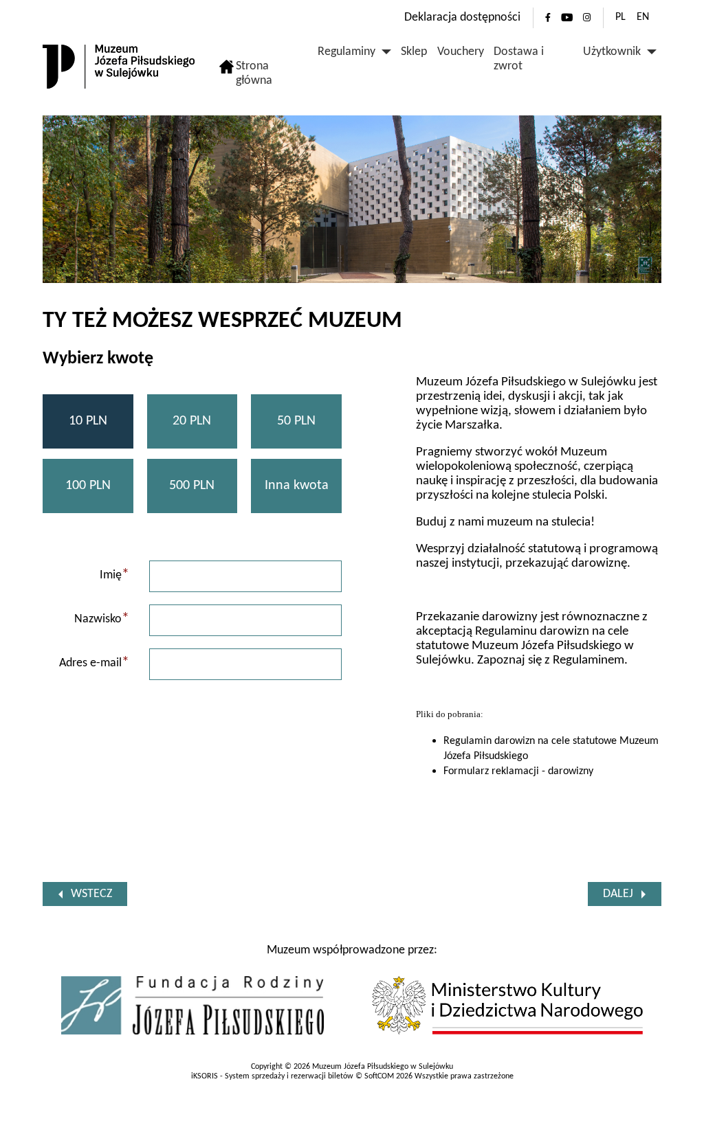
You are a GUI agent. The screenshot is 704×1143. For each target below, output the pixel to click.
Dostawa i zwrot (519, 59)
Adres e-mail (94, 663)
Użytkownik (612, 51)
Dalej (618, 894)
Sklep (414, 51)
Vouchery (460, 51)
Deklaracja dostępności (462, 17)
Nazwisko (101, 619)
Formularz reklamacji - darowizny (518, 771)
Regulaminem (588, 660)
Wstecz (91, 894)
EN (643, 17)
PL (620, 17)
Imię (114, 575)
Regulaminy (346, 51)
